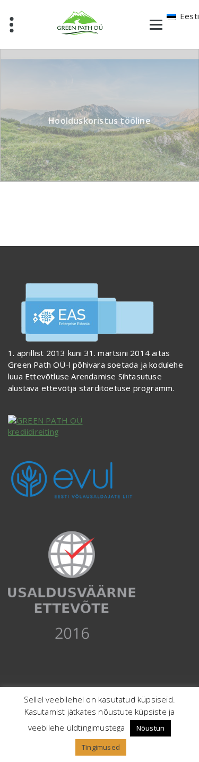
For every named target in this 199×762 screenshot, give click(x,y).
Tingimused (101, 747)
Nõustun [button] (150, 728)
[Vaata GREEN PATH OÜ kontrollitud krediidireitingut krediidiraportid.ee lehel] (99, 426)
